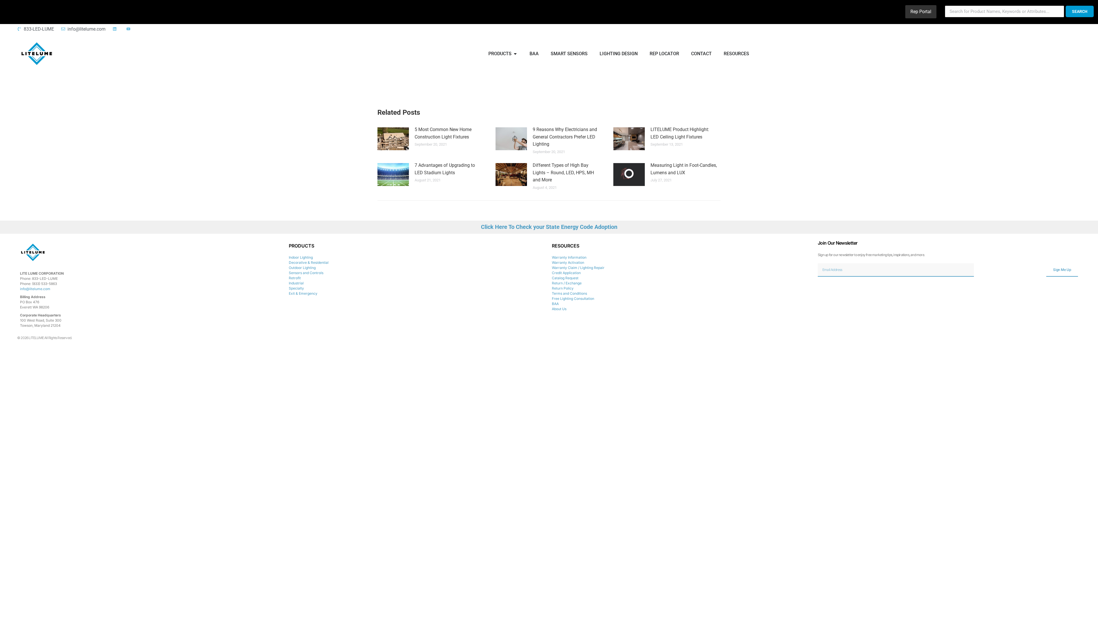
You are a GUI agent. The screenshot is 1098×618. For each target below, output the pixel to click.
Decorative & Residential (309, 262)
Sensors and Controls (306, 273)
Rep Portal (920, 11)
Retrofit (295, 278)
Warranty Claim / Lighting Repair (578, 268)
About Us (559, 309)
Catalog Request (565, 278)
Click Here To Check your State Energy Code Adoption (549, 226)
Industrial (296, 283)
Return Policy (563, 288)
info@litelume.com (35, 289)
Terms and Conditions (569, 293)
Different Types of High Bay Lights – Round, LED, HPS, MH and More (563, 173)
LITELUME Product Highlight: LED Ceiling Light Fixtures (680, 133)
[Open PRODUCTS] (515, 53)
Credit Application (566, 273)
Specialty (296, 288)
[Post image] (393, 138)
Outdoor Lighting (302, 268)
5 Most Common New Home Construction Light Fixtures (443, 133)
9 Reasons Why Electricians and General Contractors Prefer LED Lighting (565, 137)
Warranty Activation (568, 262)
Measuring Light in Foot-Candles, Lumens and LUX (684, 169)
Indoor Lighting (301, 257)
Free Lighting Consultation (573, 298)
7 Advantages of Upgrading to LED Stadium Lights (445, 169)
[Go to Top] (1089, 609)
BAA (555, 304)
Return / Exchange (567, 283)
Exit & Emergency (303, 293)
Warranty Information (569, 257)
